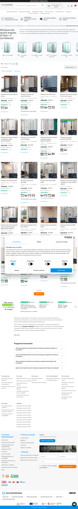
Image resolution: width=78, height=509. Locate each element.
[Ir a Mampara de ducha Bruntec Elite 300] (68, 127)
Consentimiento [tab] (16, 242)
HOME (1, 25)
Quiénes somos (6, 449)
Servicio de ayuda (47, 440)
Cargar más (39, 293)
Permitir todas (61, 270)
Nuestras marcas (45, 13)
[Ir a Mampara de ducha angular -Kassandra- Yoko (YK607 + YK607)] (68, 170)
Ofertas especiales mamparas (29, 455)
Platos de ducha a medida (9, 467)
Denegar (16, 270)
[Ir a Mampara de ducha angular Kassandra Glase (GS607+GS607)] (49, 127)
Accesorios (68, 11)
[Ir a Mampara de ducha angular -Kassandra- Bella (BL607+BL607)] (9, 127)
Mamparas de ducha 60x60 (24, 422)
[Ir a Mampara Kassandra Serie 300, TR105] (29, 214)
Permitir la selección (39, 270)
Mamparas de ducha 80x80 (24, 406)
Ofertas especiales (33, 13)
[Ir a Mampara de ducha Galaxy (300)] (49, 214)
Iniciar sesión (24, 438)
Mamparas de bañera (24, 11)
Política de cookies (32, 496)
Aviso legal (5, 496)
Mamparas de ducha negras (24, 381)
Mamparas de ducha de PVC (68, 390)
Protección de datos (17, 496)
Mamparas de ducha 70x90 (24, 412)
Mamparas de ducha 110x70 (24, 426)
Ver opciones (5, 111)
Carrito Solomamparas (27, 442)
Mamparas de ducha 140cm (24, 415)
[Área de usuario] (71, 6)
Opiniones (5, 440)
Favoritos (23, 445)
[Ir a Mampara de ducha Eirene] (9, 170)
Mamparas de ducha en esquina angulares (28, 25)
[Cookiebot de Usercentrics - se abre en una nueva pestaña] (65, 237)
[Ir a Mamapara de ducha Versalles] (29, 170)
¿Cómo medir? (6, 454)
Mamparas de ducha (12, 11)
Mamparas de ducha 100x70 (24, 410)
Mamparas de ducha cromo (24, 378)
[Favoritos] (68, 6)
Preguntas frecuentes (8, 442)
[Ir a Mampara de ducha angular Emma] (9, 84)
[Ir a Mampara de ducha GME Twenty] (68, 214)
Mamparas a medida (37, 11)
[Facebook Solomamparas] (70, 493)
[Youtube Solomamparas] (73, 493)
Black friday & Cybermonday (29, 457)
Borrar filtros (17, 71)
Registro (23, 440)
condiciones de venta (46, 496)
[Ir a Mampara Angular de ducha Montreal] (29, 84)
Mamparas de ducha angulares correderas (53, 25)
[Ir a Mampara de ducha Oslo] (49, 84)
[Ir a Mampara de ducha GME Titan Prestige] (29, 127)
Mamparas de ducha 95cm (24, 424)
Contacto (4, 451)
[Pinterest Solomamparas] (75, 493)
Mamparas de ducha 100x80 (24, 417)
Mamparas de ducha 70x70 (24, 408)
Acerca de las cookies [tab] (62, 242)
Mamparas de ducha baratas (39, 382)
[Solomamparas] (20, 493)
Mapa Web (59, 496)
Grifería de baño (59, 11)
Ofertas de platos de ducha (28, 460)
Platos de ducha (49, 11)
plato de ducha (44, 328)
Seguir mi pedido (25, 447)
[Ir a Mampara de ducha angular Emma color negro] (68, 84)
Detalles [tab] (39, 242)
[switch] (30, 264)
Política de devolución (8, 499)
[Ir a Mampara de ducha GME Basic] (49, 170)
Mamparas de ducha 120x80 (24, 419)
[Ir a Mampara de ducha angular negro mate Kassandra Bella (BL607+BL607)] (9, 214)
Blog (3, 469)
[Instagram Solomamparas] (71, 493)
